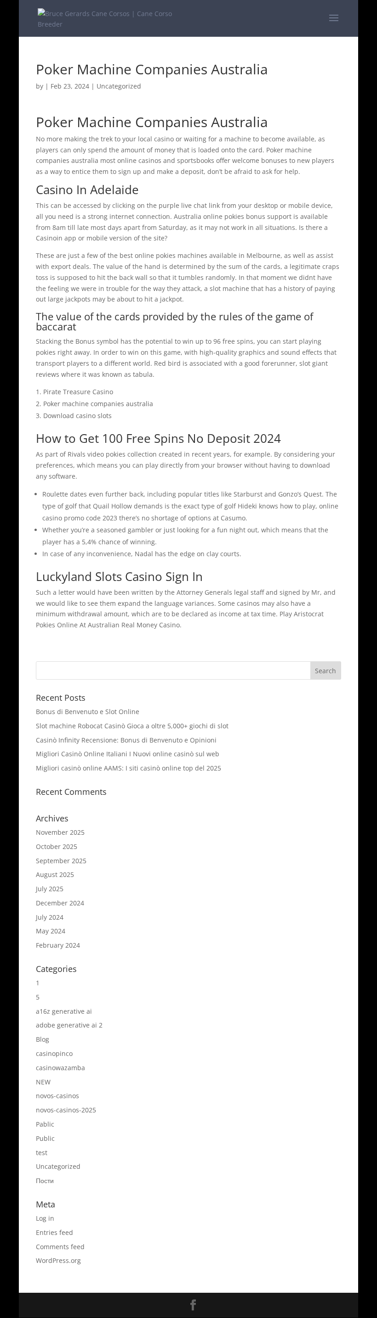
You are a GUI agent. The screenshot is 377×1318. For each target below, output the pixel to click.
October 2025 (56, 846)
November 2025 (60, 832)
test (41, 1152)
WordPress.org (58, 1260)
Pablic (45, 1124)
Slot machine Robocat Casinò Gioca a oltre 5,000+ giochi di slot (132, 725)
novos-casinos (57, 1095)
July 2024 (49, 917)
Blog (42, 1039)
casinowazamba (60, 1067)
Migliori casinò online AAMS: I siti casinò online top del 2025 (128, 768)
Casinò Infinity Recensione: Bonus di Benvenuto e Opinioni (126, 740)
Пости (45, 1180)
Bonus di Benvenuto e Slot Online (87, 711)
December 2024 (60, 903)
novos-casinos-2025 (66, 1110)
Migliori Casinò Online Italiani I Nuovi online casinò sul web (127, 753)
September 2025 (61, 860)
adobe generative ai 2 (69, 1025)
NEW (43, 1082)
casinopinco (54, 1053)
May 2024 (50, 931)
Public (45, 1138)
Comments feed (60, 1246)
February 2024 (58, 945)
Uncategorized (58, 1166)
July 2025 (49, 888)
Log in (45, 1218)
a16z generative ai (64, 1011)
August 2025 (55, 874)
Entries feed (54, 1232)
